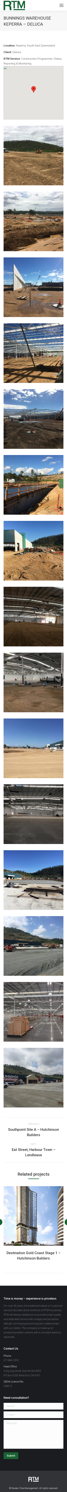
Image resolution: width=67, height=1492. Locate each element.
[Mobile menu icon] (61, 5)
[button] (33, 89)
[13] (33, 946)
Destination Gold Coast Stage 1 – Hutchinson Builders (34, 1255)
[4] (33, 353)
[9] (33, 682)
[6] (33, 485)
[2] (33, 221)
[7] (33, 551)
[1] (33, 155)
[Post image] (33, 1216)
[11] (33, 814)
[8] (33, 616)
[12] (33, 880)
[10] (33, 748)
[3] (33, 287)
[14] (33, 1012)
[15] (33, 1077)
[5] (33, 419)
